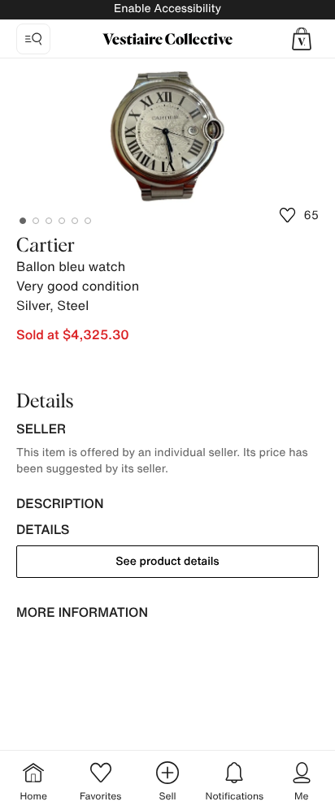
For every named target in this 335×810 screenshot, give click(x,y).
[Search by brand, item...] (33, 39)
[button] (301, 39)
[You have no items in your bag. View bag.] (301, 39)
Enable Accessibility (167, 8)
